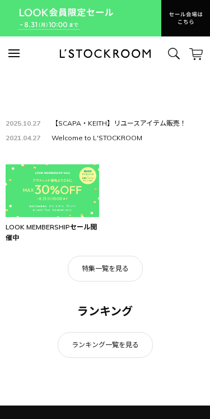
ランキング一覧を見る (105, 344)
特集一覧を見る (105, 268)
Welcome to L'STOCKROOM (97, 137)
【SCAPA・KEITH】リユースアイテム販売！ (119, 123)
